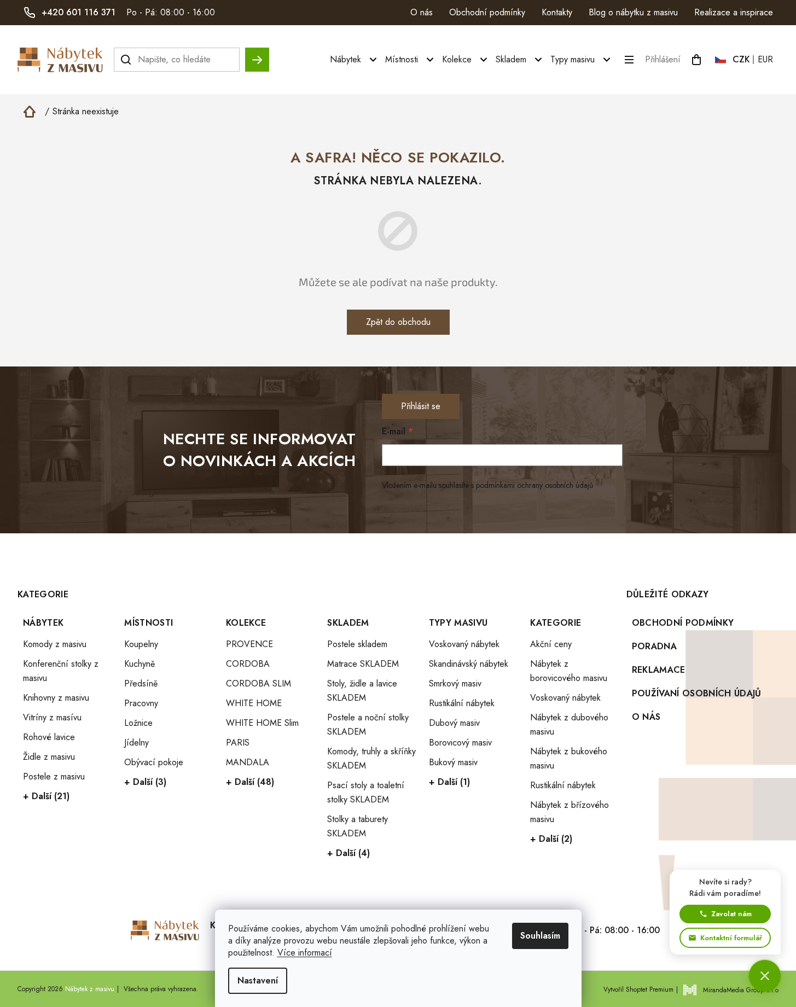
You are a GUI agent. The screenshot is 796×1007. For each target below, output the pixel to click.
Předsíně (141, 683)
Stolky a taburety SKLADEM (357, 826)
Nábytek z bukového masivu (568, 758)
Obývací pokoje (153, 762)
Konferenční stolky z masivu (60, 670)
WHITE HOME (254, 703)
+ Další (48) (250, 782)
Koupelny (141, 644)
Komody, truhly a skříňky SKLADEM (371, 758)
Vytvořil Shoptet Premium (638, 989)
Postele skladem (357, 644)
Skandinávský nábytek (468, 663)
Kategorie (555, 622)
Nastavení (257, 980)
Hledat (257, 54)
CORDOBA (248, 663)
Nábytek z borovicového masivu (568, 670)
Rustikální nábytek (462, 703)
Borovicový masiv (460, 742)
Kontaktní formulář (731, 938)
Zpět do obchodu (398, 322)
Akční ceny (551, 644)
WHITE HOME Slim (262, 723)
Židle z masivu (49, 756)
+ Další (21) (46, 796)
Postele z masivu (54, 776)
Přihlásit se (420, 406)
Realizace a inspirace (733, 12)
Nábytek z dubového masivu (569, 724)
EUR (765, 59)
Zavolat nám (731, 914)
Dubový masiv (454, 723)
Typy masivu (458, 622)
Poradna (654, 646)
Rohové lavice (49, 737)
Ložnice (138, 723)
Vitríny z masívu (52, 717)
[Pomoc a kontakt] (765, 976)
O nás (421, 12)
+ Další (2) (551, 839)
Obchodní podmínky (487, 12)
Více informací (304, 952)
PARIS (237, 742)
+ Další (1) (449, 782)
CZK (741, 59)
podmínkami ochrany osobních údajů (534, 485)
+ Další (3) (145, 782)
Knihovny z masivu (56, 697)
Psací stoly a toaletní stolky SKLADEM (365, 792)
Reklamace (658, 669)
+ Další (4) (348, 853)
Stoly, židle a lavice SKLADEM (362, 690)
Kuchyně (139, 663)
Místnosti (148, 622)
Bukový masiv (453, 762)
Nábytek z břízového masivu (569, 812)
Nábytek (43, 622)
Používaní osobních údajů (697, 693)
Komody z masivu (54, 644)
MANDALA (247, 762)
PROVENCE (249, 644)
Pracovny (141, 703)
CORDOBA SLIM (258, 683)
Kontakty (557, 12)
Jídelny (136, 742)
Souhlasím (540, 935)
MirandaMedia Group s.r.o (740, 990)
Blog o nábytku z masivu (633, 12)
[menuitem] (354, 59)
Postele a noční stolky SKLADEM (368, 724)
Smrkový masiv (455, 683)
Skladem (348, 622)
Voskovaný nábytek (464, 644)
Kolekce (246, 622)
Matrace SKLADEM (363, 663)
